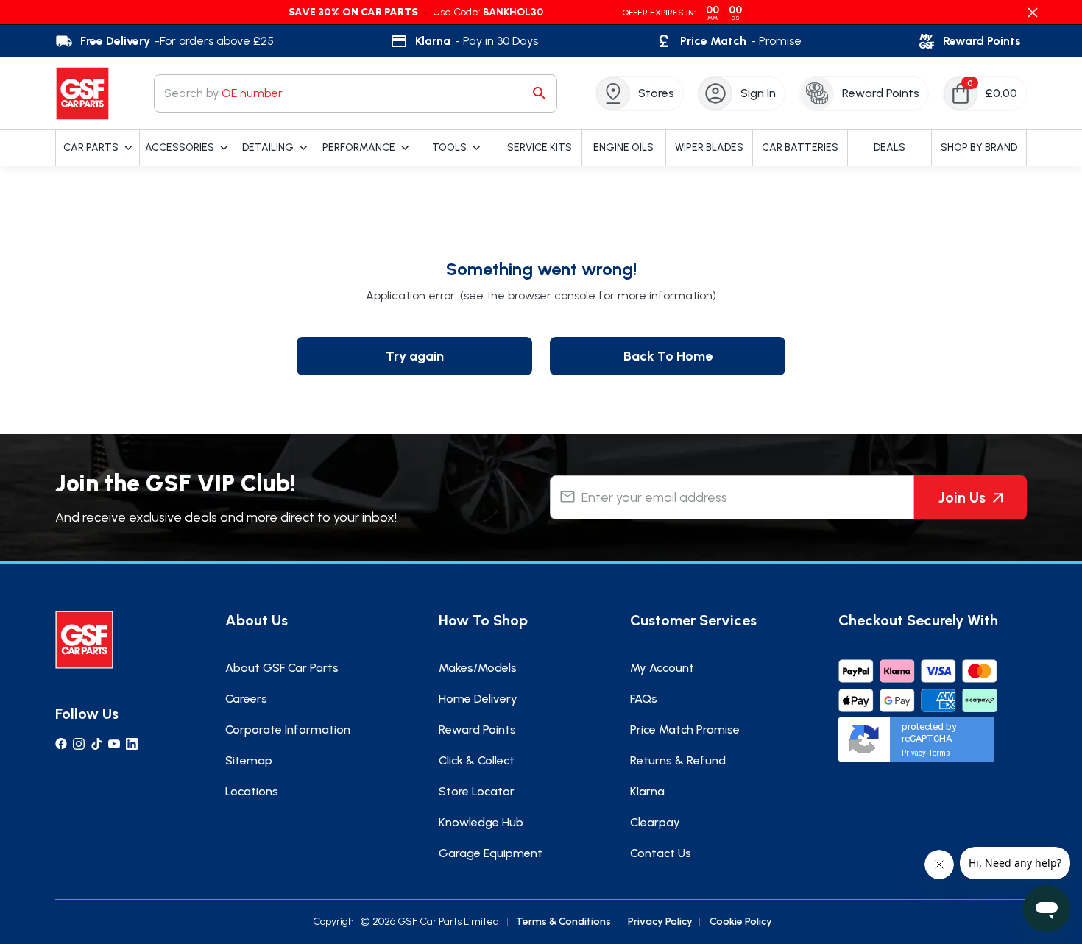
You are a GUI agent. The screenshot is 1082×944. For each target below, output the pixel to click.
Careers (246, 699)
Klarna (647, 791)
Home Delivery (478, 699)
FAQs (643, 699)
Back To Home (668, 356)
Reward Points (477, 730)
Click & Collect (477, 760)
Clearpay (655, 822)
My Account (662, 668)
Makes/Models (478, 668)
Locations (251, 791)
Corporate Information (287, 730)
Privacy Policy (660, 921)
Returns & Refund (678, 760)
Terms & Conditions (563, 921)
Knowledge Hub (481, 822)
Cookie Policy (741, 921)
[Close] (1033, 12)
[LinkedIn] (132, 744)
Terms (939, 753)
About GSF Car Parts (282, 668)
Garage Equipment (490, 853)
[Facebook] (61, 744)
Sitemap (248, 760)
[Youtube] (114, 744)
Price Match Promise (685, 730)
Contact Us (660, 853)
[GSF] (82, 93)
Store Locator (477, 791)
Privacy (914, 753)
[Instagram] (79, 744)
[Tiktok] (96, 744)
